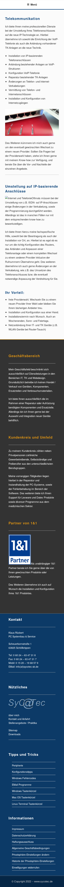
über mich (14, 715)
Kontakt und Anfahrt (19, 719)
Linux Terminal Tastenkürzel (27, 803)
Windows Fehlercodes (24, 778)
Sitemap (13, 730)
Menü (34, 4)
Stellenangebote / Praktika (23, 723)
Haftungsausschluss (23, 841)
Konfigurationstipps (22, 771)
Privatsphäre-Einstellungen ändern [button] (30, 854)
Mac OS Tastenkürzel (23, 797)
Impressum (18, 829)
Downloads (14, 734)
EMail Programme (21, 784)
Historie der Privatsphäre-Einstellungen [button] (33, 861)
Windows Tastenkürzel (24, 791)
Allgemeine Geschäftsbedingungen (31, 848)
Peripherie (17, 765)
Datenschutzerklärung (24, 835)
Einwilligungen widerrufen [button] (25, 867)
